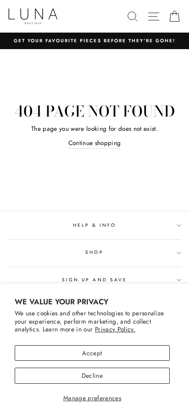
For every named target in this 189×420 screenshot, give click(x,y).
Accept (92, 353)
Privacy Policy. (115, 329)
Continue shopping (94, 142)
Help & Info (95, 225)
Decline (92, 375)
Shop (94, 252)
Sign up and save (94, 279)
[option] (94, 41)
